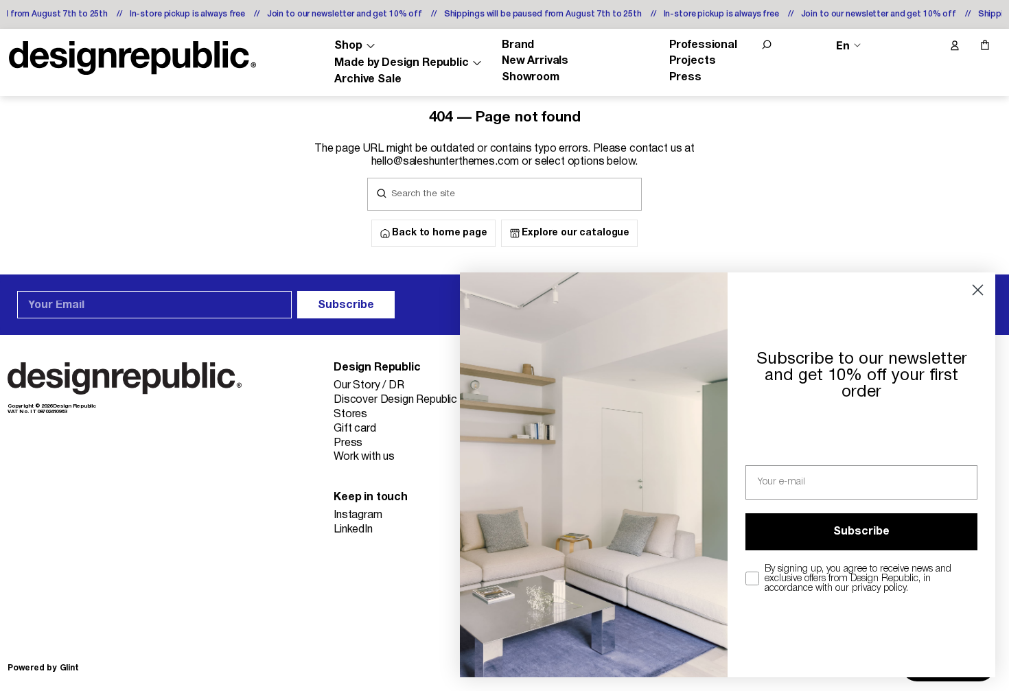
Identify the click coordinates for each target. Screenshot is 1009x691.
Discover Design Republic (395, 400)
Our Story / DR (369, 385)
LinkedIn (353, 530)
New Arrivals (535, 61)
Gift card (355, 429)
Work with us (364, 457)
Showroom (530, 77)
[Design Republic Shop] (132, 58)
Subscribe (346, 305)
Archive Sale (367, 79)
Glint (69, 668)
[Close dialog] (978, 290)
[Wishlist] (925, 46)
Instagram (358, 515)
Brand (518, 45)
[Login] (954, 46)
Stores (350, 414)
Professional (703, 45)
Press (685, 77)
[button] (766, 44)
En (843, 45)
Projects (692, 61)
